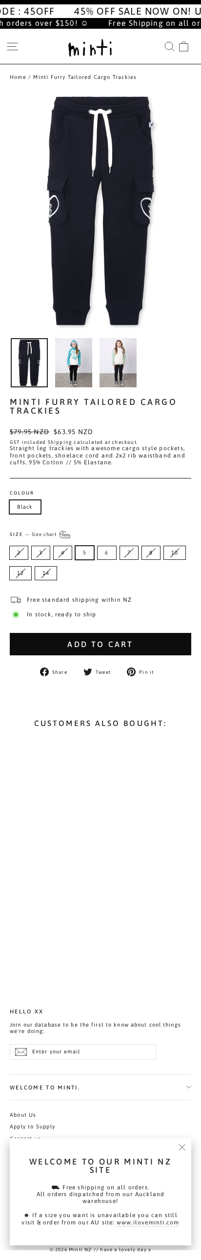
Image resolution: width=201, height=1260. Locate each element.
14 (45, 573)
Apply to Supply (32, 1126)
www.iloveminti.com (148, 1222)
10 (174, 552)
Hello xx (26, 1011)
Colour (22, 493)
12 (20, 573)
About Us (23, 1115)
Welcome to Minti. (45, 1087)
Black (25, 507)
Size (34, 533)
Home (18, 77)
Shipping (60, 442)
